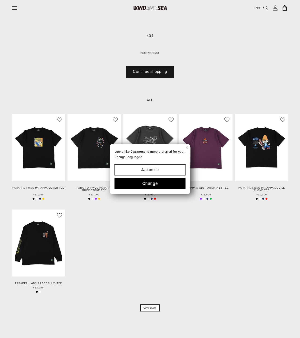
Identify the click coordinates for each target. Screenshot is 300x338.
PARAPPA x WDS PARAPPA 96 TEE (206, 188)
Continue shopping (150, 72)
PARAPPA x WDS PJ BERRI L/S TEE (38, 283)
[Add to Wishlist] (59, 119)
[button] (19, 8)
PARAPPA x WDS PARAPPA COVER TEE (38, 188)
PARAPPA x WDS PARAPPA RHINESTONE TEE (94, 189)
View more (150, 308)
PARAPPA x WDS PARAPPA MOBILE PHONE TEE (261, 189)
